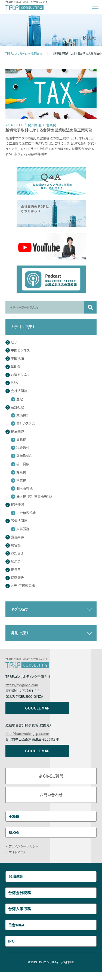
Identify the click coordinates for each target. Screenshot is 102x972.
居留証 (16, 545)
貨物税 (21, 440)
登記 (19, 399)
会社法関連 (19, 391)
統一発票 (22, 464)
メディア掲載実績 (23, 586)
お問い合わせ (51, 794)
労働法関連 (19, 521)
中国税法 (17, 358)
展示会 (16, 561)
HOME (13, 816)
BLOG (13, 832)
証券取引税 (24, 456)
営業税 (21, 480)
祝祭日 (16, 570)
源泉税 (21, 472)
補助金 (16, 367)
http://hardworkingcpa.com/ (27, 733)
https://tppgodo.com (21, 684)
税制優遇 (17, 505)
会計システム (25, 423)
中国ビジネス (20, 350)
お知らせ (17, 553)
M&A (14, 383)
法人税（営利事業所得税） (34, 496)
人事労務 (22, 529)
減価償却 (22, 415)
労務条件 (17, 537)
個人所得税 (24, 488)
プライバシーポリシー (24, 846)
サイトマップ (17, 851)
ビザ (14, 342)
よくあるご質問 (51, 776)
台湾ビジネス (20, 375)
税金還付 (22, 448)
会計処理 (17, 407)
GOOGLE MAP (37, 708)
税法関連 (17, 432)
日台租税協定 (26, 513)
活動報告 (17, 578)
